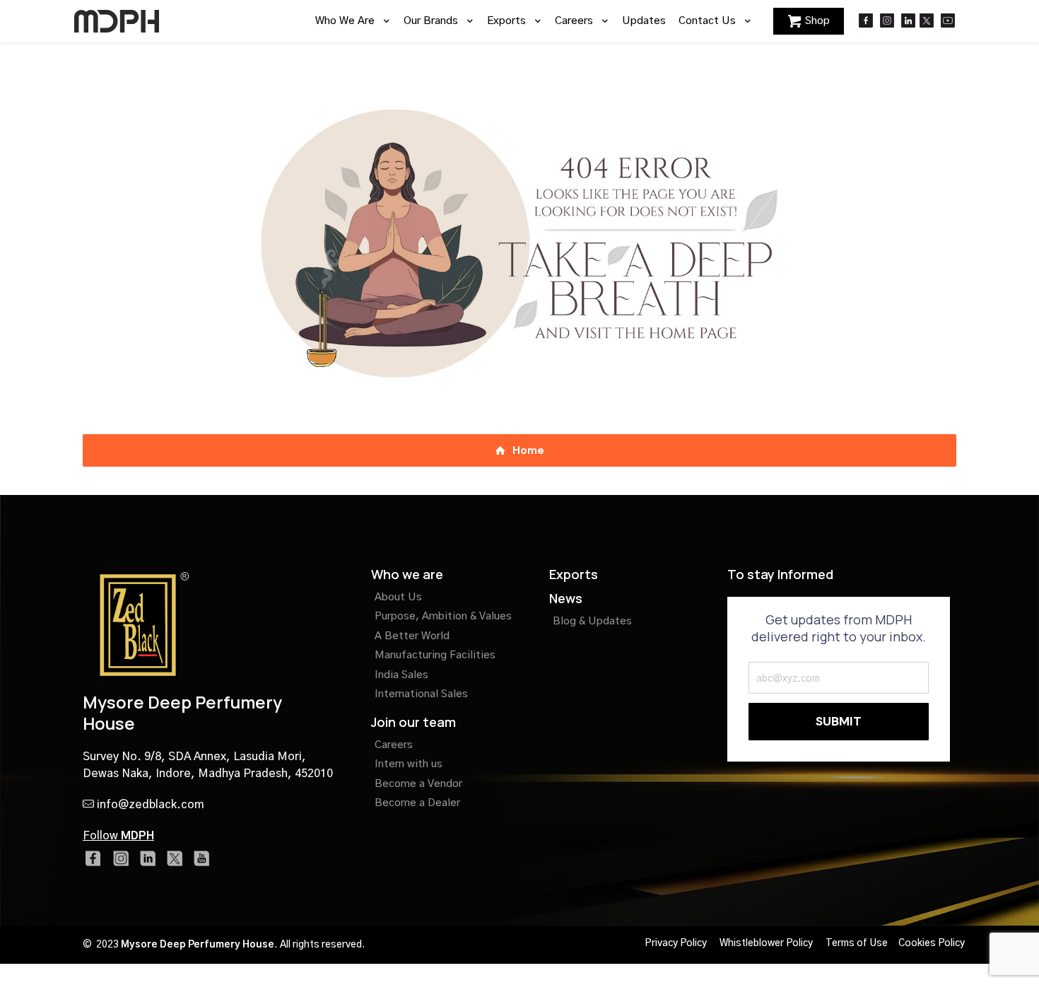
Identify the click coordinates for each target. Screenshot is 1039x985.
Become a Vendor (418, 784)
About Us (398, 597)
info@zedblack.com (149, 804)
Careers (394, 745)
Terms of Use (857, 943)
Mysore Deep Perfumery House (182, 712)
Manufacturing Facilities (435, 655)
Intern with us (408, 764)
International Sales (421, 694)
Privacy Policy (676, 943)
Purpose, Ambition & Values (443, 616)
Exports (573, 574)
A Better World (412, 636)
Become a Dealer (417, 803)
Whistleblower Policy (766, 943)
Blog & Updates (592, 621)
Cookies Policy (931, 943)
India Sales (401, 675)
